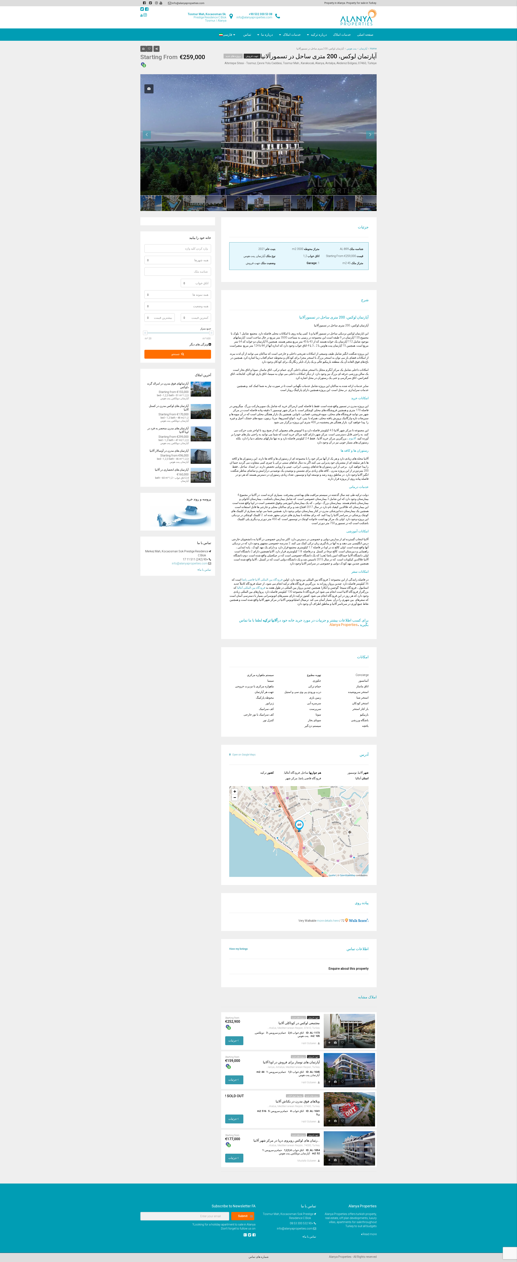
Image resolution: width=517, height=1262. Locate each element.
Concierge (362, 675)
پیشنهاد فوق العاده (294, 1096)
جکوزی (317, 680)
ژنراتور (270, 703)
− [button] (234, 797)
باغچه (365, 725)
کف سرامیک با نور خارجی (259, 714)
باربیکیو (364, 714)
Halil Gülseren (309, 1043)
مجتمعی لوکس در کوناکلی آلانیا (299, 1023)
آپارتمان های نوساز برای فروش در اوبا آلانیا (291, 1062)
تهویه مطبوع (314, 675)
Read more (369, 1234)
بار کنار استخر (360, 708)
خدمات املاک (342, 35)
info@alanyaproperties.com (190, 563)
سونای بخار (314, 720)
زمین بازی (315, 697)
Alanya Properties (344, 625)
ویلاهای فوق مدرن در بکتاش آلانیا (298, 1101)
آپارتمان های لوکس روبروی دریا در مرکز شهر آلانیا (286, 1140)
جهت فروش (252, 56)
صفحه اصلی (365, 35)
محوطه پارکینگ (265, 697)
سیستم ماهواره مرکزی (260, 675)
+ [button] (234, 791)
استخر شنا (362, 697)
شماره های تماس (259, 1256)
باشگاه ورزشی (360, 720)
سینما (270, 680)
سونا (318, 714)
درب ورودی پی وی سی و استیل (302, 692)
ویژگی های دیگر (199, 344)
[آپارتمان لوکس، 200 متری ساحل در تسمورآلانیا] (299, 825)
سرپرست (315, 708)
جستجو (175, 354)
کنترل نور (268, 720)
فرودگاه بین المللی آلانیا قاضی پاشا (262, 579)
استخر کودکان (360, 703)
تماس (247, 35)
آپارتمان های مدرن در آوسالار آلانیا (169, 450)
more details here (328, 920)
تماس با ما (205, 569)
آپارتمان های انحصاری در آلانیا (172, 469)
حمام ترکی (314, 686)
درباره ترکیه (319, 35)
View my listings (238, 949)
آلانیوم (352, 438)
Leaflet (332, 875)
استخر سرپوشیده (358, 692)
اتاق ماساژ (362, 686)
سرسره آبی (314, 703)
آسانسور (363, 680)
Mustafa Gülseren (306, 1160)
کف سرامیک (266, 708)
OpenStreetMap (347, 875)
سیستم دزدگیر (313, 725)
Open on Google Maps (244, 754)
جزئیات (232, 1040)
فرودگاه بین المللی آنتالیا (251, 587)
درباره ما (267, 35)
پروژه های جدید (233, 56)
